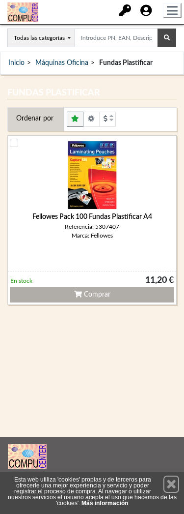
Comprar (96, 294)
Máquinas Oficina (61, 63)
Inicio (16, 63)
